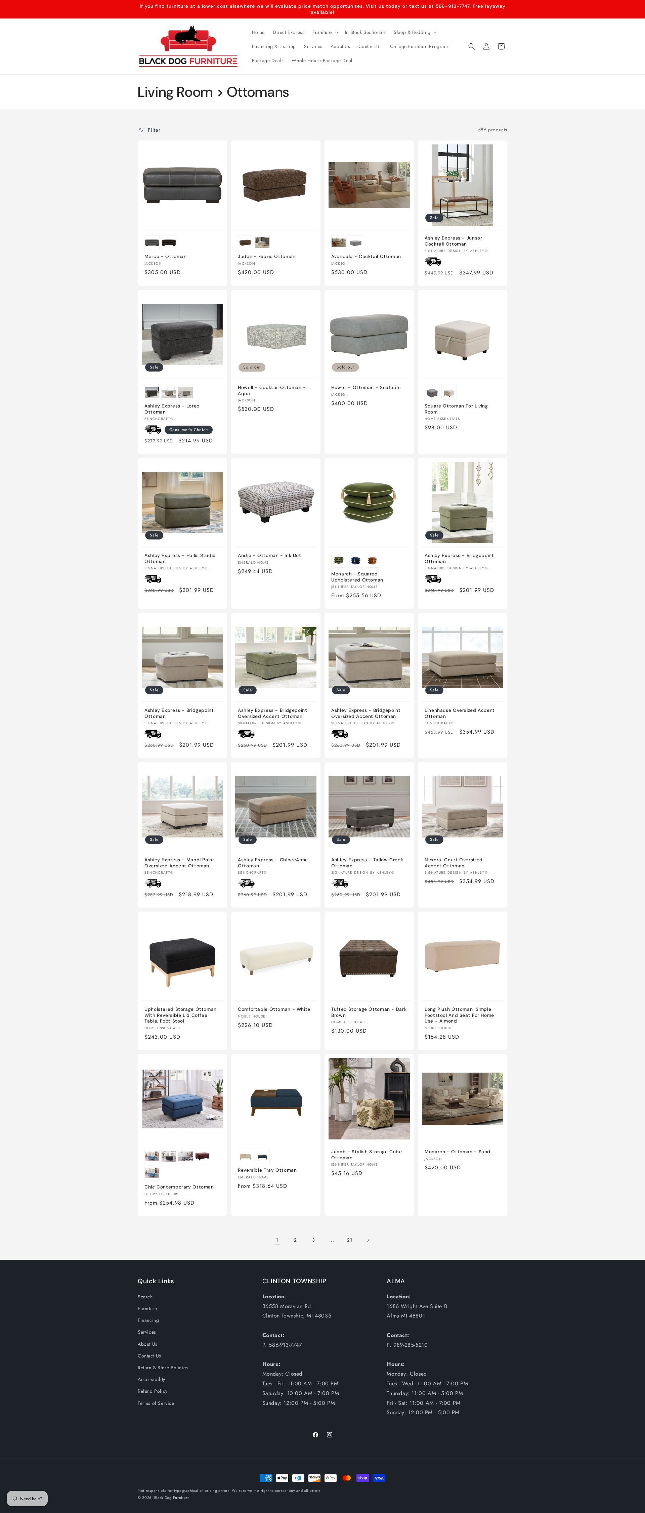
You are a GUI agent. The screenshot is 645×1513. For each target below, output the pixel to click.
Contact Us (149, 1355)
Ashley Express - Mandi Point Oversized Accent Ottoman (179, 863)
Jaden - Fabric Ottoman (267, 256)
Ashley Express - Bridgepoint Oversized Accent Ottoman (272, 713)
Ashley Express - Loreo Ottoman (172, 409)
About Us (148, 1344)
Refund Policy (153, 1391)
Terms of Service (156, 1403)
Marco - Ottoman (165, 256)
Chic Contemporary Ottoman (179, 1187)
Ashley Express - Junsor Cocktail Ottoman (453, 241)
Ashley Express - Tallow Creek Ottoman (367, 863)
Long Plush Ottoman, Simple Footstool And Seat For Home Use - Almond (459, 1015)
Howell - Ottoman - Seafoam (365, 387)
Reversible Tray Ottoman (267, 1170)
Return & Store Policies (163, 1367)
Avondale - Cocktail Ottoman (366, 256)
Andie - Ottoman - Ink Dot (269, 555)
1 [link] (277, 1240)
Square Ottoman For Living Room (456, 409)
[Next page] (367, 1240)
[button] (324, 32)
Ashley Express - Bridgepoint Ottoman (459, 558)
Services (147, 1332)
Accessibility (151, 1379)
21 (349, 1240)
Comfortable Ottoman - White (274, 1009)
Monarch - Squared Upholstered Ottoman (357, 577)
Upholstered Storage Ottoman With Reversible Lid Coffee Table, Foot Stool (180, 1015)
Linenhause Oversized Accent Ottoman (460, 713)
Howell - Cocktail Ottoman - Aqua (272, 390)
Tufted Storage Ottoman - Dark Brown (368, 1012)
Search (145, 1296)
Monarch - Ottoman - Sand (457, 1152)
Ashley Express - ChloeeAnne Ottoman (273, 863)
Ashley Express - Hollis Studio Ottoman (180, 558)
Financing (148, 1320)
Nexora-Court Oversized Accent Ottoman (454, 863)
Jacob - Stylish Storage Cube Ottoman (366, 1155)
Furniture (147, 1308)
